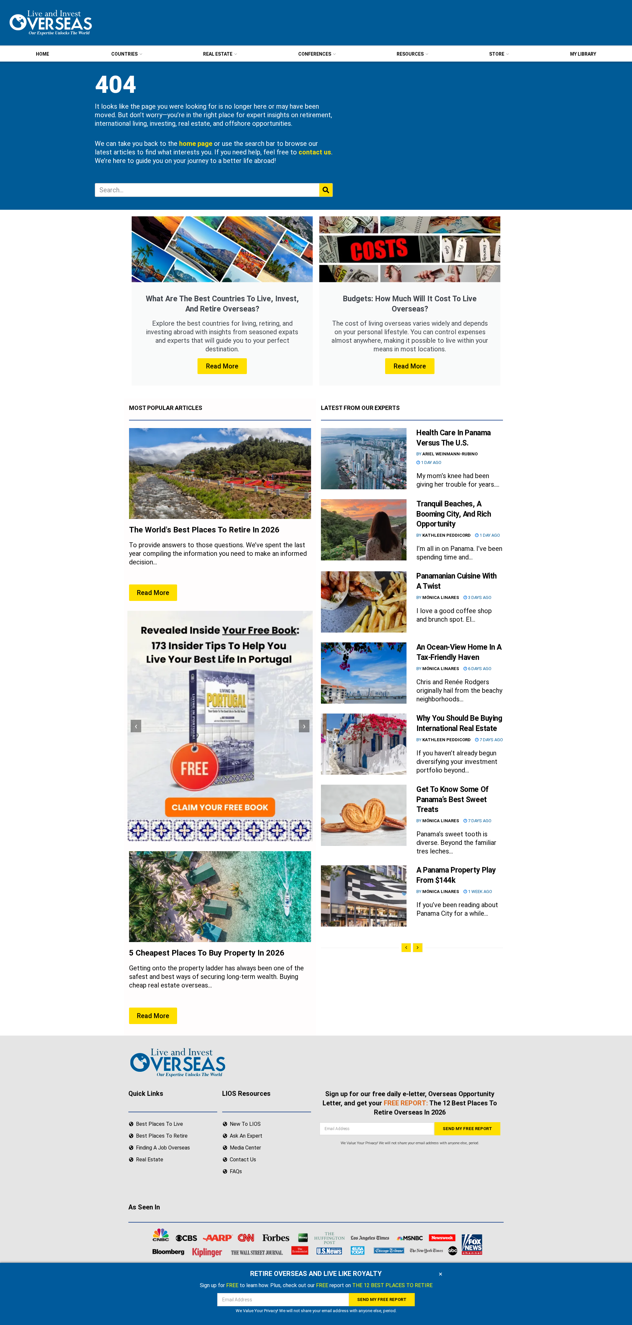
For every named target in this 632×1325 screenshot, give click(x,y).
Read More (222, 366)
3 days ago (479, 597)
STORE (496, 54)
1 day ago (430, 462)
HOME (42, 54)
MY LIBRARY (583, 54)
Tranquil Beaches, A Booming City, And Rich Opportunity (453, 514)
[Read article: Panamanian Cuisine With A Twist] (364, 602)
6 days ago (479, 668)
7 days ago (491, 739)
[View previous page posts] (406, 947)
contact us (315, 152)
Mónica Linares (440, 597)
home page (195, 144)
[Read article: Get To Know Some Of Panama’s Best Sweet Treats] (364, 815)
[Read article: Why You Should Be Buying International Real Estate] (364, 744)
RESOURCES (410, 54)
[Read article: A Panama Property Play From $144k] (364, 896)
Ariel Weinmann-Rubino (450, 453)
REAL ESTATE (217, 54)
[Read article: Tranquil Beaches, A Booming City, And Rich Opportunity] (364, 529)
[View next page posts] (418, 947)
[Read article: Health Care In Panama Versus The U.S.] (364, 458)
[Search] (325, 190)
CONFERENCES (314, 54)
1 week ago (479, 891)
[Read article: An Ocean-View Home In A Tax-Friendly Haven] (364, 673)
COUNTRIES (124, 54)
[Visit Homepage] (50, 23)
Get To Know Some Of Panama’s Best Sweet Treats (452, 799)
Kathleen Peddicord (446, 535)
